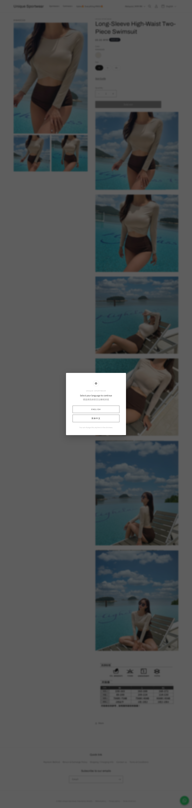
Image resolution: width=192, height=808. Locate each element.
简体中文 (96, 418)
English (96, 409)
